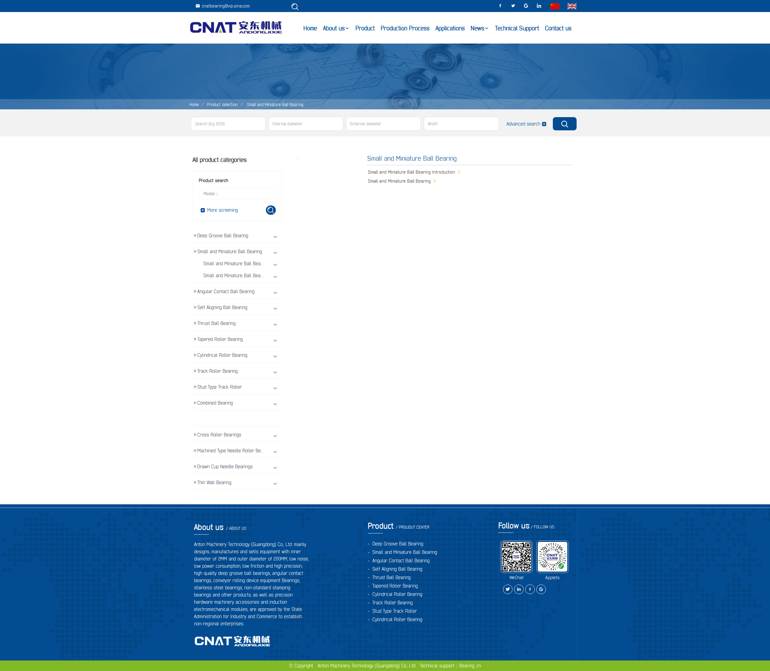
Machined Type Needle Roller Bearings (235, 450)
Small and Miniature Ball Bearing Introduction (248, 263)
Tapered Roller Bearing (220, 339)
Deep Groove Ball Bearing (222, 235)
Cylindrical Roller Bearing (222, 355)
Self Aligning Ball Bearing (222, 307)
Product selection (222, 104)
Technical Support (517, 28)
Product (365, 28)
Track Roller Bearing (217, 371)
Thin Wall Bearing (214, 482)
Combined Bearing (215, 402)
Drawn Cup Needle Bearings (225, 466)
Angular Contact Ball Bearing (225, 291)
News (477, 28)
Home (310, 28)
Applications (450, 28)
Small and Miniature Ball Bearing (274, 104)
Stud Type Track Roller (219, 387)
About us (334, 28)
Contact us (558, 28)
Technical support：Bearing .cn (450, 665)
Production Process (405, 28)
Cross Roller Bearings (219, 434)
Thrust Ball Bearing (216, 323)
